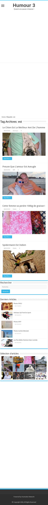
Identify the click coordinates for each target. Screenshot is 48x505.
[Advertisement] (24, 36)
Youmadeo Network (28, 497)
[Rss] (23, 499)
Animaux (15, 131)
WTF (14, 170)
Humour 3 (24, 5)
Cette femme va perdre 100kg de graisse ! (23, 205)
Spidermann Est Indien (14, 245)
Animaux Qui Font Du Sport (22, 312)
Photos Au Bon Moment (21, 331)
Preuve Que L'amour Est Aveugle (19, 166)
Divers (14, 209)
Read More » (7, 158)
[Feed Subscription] (47, 121)
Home (3, 117)
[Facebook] (25, 499)
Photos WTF (17, 322)
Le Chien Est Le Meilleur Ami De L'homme (23, 127)
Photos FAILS (18, 303)
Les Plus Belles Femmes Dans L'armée (25, 340)
